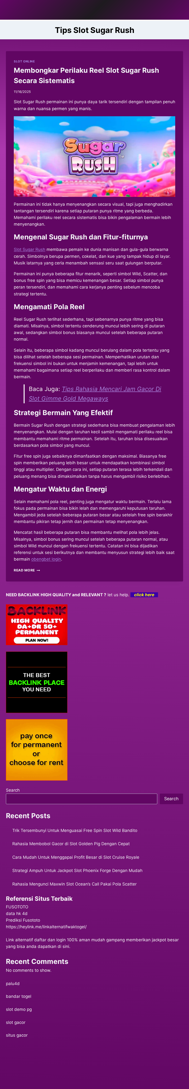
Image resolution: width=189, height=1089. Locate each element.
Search (13, 790)
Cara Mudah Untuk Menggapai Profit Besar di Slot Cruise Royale (75, 857)
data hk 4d (17, 913)
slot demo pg (19, 1009)
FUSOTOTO (17, 906)
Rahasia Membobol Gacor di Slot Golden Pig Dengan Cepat (71, 843)
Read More (27, 570)
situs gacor (17, 1035)
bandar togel (18, 996)
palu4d (13, 983)
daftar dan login (50, 939)
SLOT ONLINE (24, 61)
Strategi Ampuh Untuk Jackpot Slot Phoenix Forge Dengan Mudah (77, 870)
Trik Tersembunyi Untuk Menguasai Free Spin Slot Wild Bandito (74, 830)
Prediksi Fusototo (23, 920)
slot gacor (15, 1022)
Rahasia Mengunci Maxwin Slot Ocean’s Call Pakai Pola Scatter (74, 884)
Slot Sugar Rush (29, 249)
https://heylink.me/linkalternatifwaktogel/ (46, 926)
